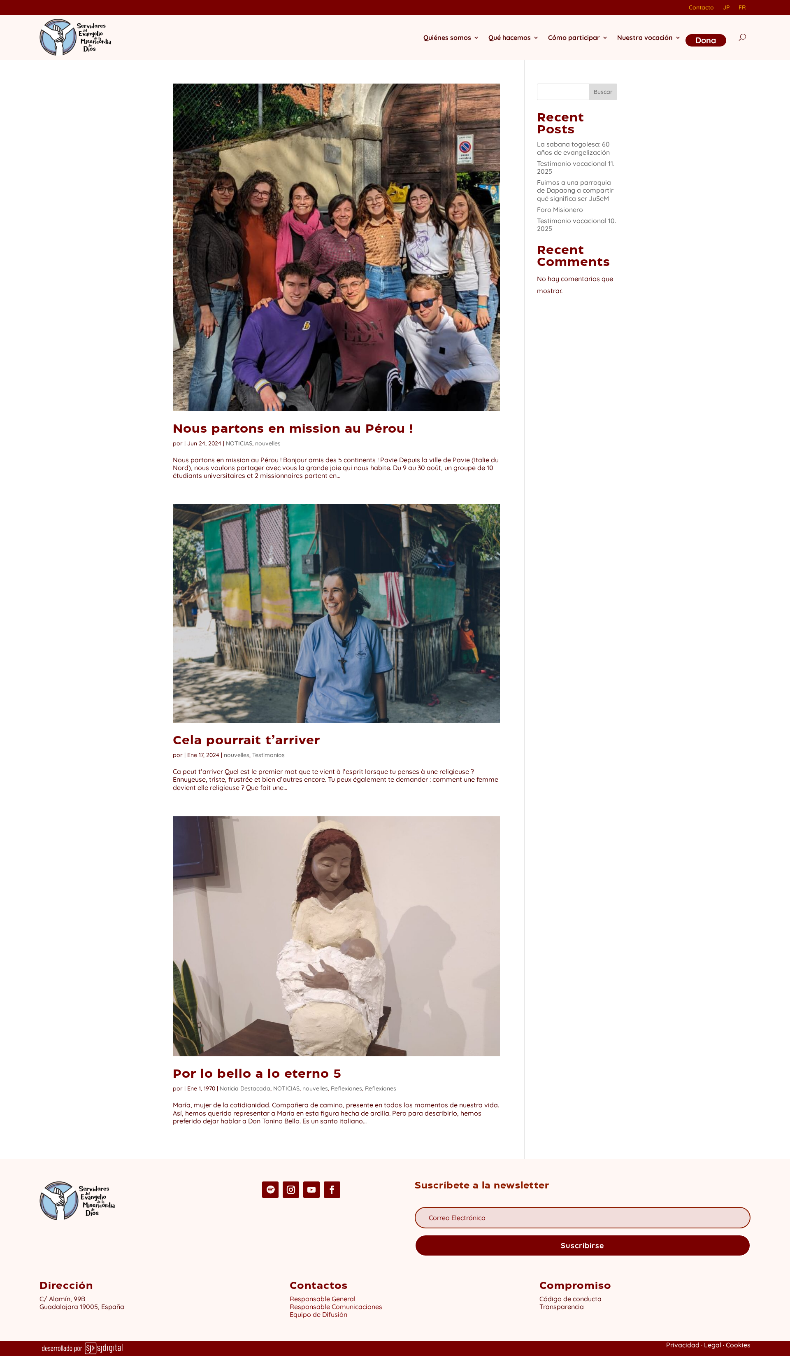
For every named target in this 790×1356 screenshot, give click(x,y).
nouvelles (268, 443)
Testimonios (268, 755)
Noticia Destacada (245, 1088)
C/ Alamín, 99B (64, 1299)
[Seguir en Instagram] (291, 1189)
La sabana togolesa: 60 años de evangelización (573, 148)
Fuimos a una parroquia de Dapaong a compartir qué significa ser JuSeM (575, 190)
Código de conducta (570, 1299)
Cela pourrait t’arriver (246, 741)
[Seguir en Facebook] (332, 1189)
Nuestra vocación (645, 37)
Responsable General (323, 1299)
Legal (712, 1345)
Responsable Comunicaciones (336, 1306)
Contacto (701, 8)
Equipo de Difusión (318, 1314)
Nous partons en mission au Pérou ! (293, 429)
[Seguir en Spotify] (270, 1189)
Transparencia (561, 1306)
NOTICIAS (239, 443)
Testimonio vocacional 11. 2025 (575, 167)
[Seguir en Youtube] (311, 1189)
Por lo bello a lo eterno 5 (257, 1074)
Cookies (738, 1345)
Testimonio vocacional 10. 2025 (576, 225)
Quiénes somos (447, 37)
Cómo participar (574, 37)
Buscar (603, 92)
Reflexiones (346, 1088)
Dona (705, 40)
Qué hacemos (509, 37)
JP (726, 8)
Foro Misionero (560, 209)
